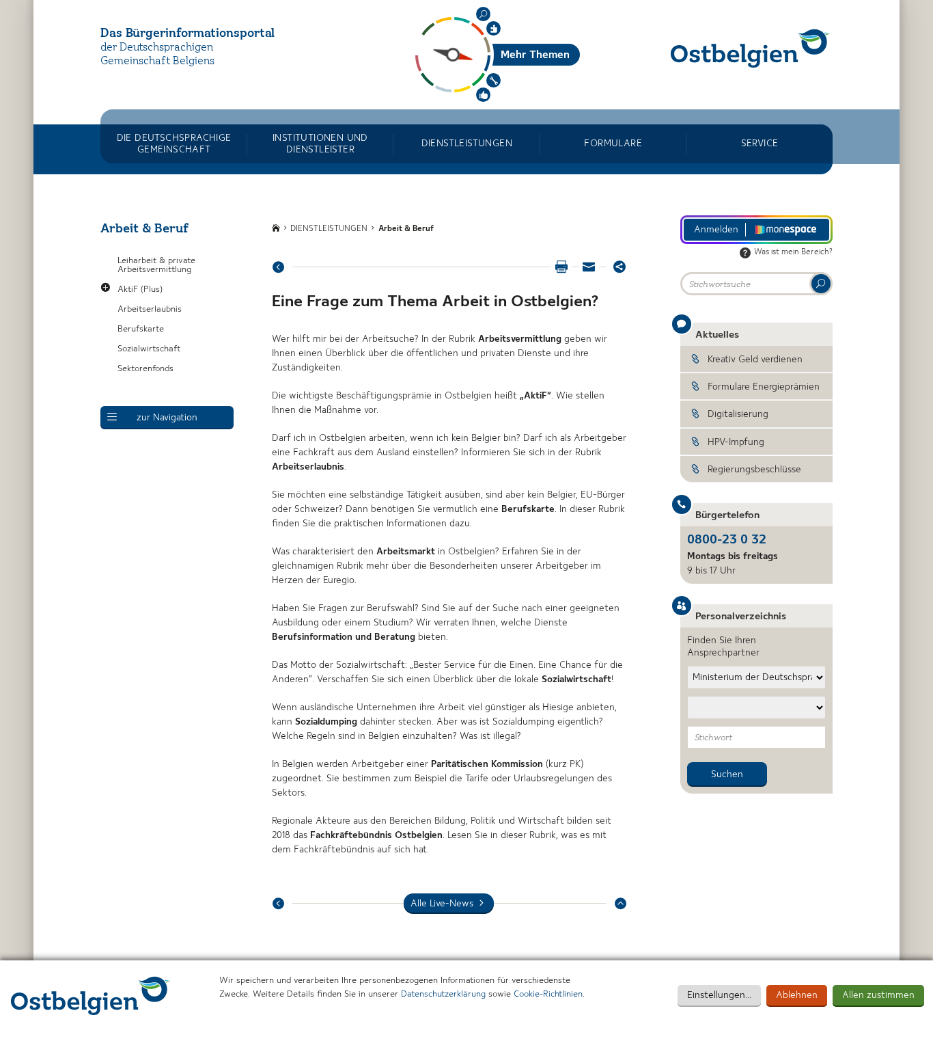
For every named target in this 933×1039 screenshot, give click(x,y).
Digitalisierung (738, 414)
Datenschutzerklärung (443, 994)
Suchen (483, 14)
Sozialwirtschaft (148, 349)
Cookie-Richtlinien (548, 994)
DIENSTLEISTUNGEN (466, 143)
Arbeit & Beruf (406, 229)
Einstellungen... (719, 995)
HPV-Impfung (736, 442)
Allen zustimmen (878, 995)
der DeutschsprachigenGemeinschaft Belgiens (157, 55)
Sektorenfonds (145, 368)
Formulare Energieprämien (764, 387)
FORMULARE (613, 143)
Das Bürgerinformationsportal (187, 33)
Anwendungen (493, 80)
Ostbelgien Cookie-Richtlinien (91, 995)
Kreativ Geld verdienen (755, 359)
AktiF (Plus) (140, 289)
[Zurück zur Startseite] (751, 48)
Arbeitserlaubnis (149, 309)
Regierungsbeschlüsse (754, 469)
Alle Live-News (441, 903)
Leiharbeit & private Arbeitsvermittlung (156, 265)
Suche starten (821, 283)
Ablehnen (797, 995)
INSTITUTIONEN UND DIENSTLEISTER (320, 143)
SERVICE (760, 143)
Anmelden (716, 229)
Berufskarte (140, 329)
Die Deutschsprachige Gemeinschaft (174, 143)
